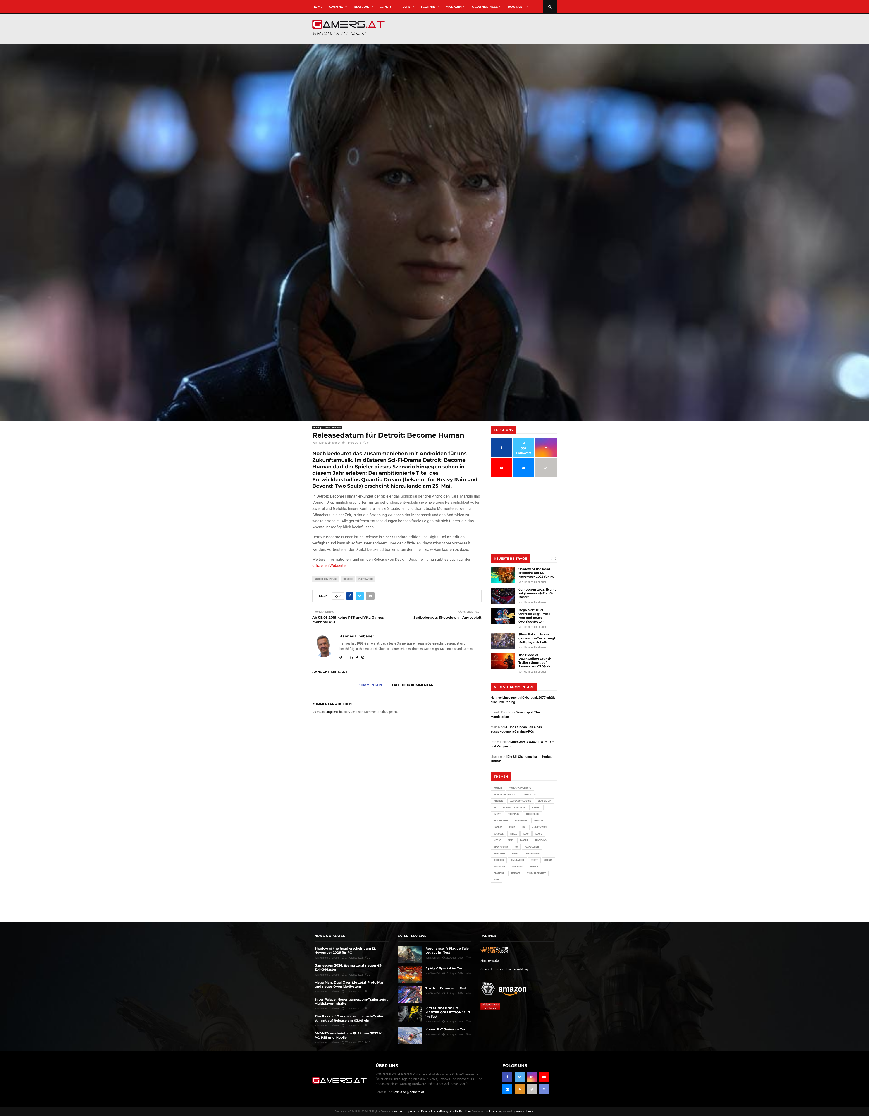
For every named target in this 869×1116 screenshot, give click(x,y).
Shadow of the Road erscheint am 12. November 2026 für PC (536, 572)
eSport (386, 7)
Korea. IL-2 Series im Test (446, 1029)
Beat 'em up (544, 801)
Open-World (501, 847)
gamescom (532, 814)
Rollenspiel (533, 853)
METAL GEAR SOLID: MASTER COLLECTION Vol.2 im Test (447, 1012)
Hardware (521, 820)
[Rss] (520, 1089)
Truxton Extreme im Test (445, 988)
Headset (539, 820)
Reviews (361, 7)
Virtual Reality (536, 873)
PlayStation (365, 579)
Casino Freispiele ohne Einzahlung (504, 969)
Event (497, 814)
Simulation (517, 860)
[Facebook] (507, 1077)
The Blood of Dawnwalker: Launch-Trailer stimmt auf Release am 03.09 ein (535, 660)
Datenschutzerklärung (434, 1111)
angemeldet (334, 712)
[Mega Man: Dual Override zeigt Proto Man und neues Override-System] (503, 616)
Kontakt (516, 7)
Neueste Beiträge (510, 558)
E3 (495, 807)
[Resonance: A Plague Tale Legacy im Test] (410, 954)
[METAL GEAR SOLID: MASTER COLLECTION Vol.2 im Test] (410, 1014)
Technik (427, 7)
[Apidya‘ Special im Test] (410, 974)
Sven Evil (435, 973)
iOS (523, 827)
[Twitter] (520, 1077)
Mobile (524, 840)
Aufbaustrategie (520, 801)
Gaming (336, 7)
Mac (526, 833)
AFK (406, 7)
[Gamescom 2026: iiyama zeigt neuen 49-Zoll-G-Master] (503, 596)
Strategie (499, 866)
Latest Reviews (412, 936)
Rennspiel (499, 853)
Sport (534, 860)
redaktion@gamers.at (408, 1092)
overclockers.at (525, 1111)
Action (498, 787)
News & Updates (333, 427)
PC (516, 847)
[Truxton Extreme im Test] (410, 994)
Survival (517, 866)
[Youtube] (544, 1077)
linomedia (495, 1111)
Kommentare (370, 685)
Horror (498, 827)
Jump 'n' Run (539, 827)
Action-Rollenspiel (505, 794)
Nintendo (541, 840)
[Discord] (544, 1089)
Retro (515, 853)
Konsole (348, 579)
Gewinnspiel (501, 820)
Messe (497, 840)
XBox (496, 879)
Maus (538, 833)
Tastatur (499, 873)
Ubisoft (515, 873)
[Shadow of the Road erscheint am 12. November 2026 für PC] (503, 575)
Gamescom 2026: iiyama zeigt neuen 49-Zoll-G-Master (537, 593)
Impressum (412, 1111)
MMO (510, 840)
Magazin (454, 7)
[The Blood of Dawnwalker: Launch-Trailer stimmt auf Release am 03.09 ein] (503, 661)
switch (534, 866)
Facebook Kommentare (413, 685)
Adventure (530, 794)
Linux (513, 833)
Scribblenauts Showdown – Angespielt (447, 617)
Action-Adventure (326, 579)
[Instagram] (532, 1077)
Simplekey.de (489, 960)
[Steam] (532, 1089)
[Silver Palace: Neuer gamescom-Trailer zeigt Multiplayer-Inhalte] (503, 641)
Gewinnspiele (485, 7)
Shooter (499, 860)
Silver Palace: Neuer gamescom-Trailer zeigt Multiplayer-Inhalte (536, 638)
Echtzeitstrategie (514, 807)
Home (317, 7)
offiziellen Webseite (329, 565)
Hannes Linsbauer (329, 442)
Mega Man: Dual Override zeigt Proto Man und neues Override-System (534, 615)
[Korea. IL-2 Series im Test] (410, 1035)
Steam (548, 860)
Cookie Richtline (460, 1111)
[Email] (507, 1089)
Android (499, 801)
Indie (512, 827)
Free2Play (513, 814)
